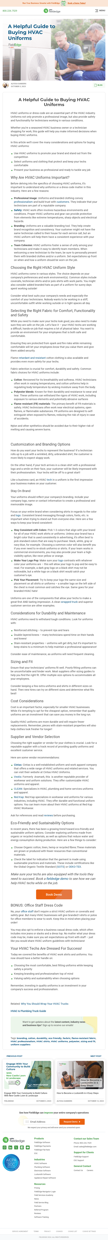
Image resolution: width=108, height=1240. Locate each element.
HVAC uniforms (59, 1041)
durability (41, 1038)
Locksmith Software (42, 1174)
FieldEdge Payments (42, 1146)
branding (22, 1038)
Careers (90, 1170)
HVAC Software (40, 1163)
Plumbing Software (42, 1167)
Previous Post (14, 1056)
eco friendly (55, 1038)
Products (39, 1138)
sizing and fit (88, 1041)
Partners (37, 1206)
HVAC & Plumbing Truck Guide (28, 1011)
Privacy (47, 1231)
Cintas (17, 764)
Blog (100, 85)
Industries (39, 1159)
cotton (31, 1038)
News (36, 1199)
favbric (66, 1038)
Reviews (37, 1213)
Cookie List (72, 1231)
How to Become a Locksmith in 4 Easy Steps (78, 1093)
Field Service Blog (41, 1202)
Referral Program (41, 1210)
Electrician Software (42, 1171)
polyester (74, 1041)
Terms (36, 1231)
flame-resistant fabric (84, 1038)
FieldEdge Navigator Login (45, 1192)
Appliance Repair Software (45, 1178)
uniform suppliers (20, 1045)
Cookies (59, 1231)
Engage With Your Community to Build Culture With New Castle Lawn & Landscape (25, 1094)
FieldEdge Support (81, 1157)
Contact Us (78, 1170)
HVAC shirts (43, 1041)
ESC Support (79, 1160)
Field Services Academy (43, 1195)
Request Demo (71, 1121)
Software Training (41, 1217)
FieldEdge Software (42, 1142)
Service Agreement (20, 1231)
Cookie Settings (89, 1231)
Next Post (95, 1056)
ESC (36, 1153)
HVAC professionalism (23, 1041)
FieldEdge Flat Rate (42, 1150)
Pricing (37, 1188)
